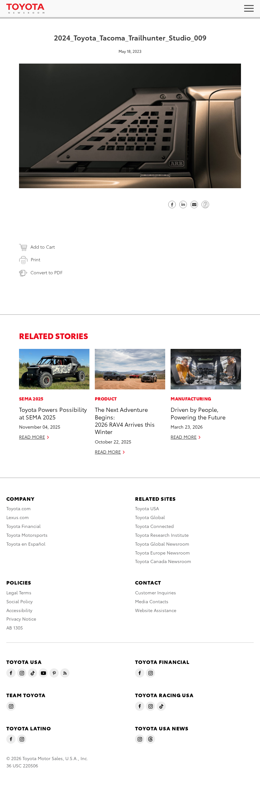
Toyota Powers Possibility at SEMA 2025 (53, 412)
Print (35, 259)
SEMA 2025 (31, 398)
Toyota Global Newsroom (162, 544)
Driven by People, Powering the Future (198, 412)
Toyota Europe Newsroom (162, 552)
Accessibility (19, 610)
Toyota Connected (154, 526)
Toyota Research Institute (162, 535)
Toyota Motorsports (27, 535)
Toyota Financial (23, 526)
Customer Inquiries (155, 592)
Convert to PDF (46, 272)
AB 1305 (14, 627)
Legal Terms (18, 592)
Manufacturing (191, 398)
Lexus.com (17, 517)
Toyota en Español (25, 544)
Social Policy (19, 601)
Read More (32, 437)
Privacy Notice (21, 619)
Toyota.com (18, 508)
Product (106, 398)
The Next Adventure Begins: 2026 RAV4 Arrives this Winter (125, 420)
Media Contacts (151, 601)
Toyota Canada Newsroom (163, 561)
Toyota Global (150, 517)
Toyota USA (147, 508)
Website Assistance (155, 610)
